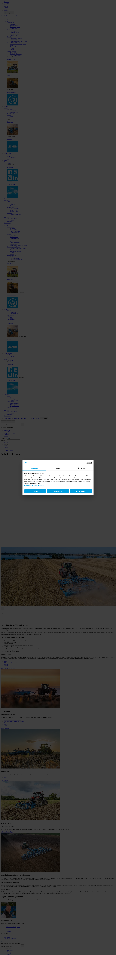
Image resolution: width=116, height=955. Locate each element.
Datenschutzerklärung (30, 485)
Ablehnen (35, 491)
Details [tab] (58, 468)
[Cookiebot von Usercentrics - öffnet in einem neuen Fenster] (85, 463)
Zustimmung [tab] (34, 468)
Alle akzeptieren (80, 491)
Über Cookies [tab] (81, 468)
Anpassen (57, 491)
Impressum (41, 485)
